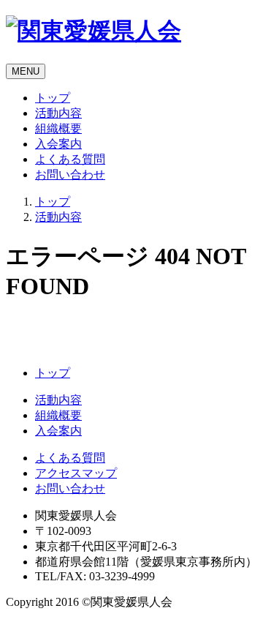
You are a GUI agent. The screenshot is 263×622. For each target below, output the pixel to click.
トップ (52, 97)
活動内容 (58, 113)
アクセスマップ (76, 473)
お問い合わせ (70, 174)
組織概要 (58, 128)
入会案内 (58, 144)
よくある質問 (70, 159)
